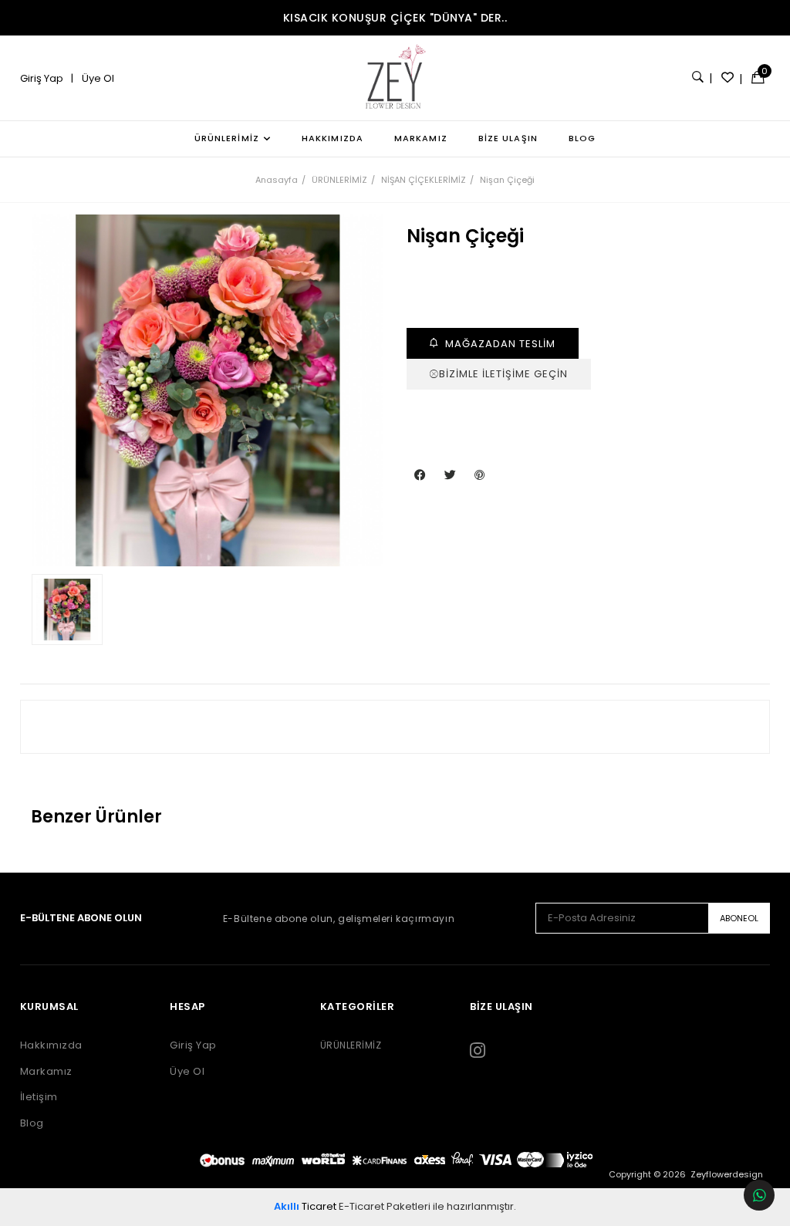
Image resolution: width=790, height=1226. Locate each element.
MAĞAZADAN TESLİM (498, 343)
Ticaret (305, 1206)
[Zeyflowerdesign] (395, 77)
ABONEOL (739, 918)
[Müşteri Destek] (759, 1195)
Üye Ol (96, 78)
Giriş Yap (43, 78)
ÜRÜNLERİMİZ (226, 138)
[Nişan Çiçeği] (207, 390)
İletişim (39, 1097)
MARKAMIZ (420, 138)
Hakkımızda (51, 1045)
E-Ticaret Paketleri (384, 1206)
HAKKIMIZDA (332, 138)
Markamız (46, 1072)
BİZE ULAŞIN (508, 138)
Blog (32, 1123)
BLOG (582, 138)
